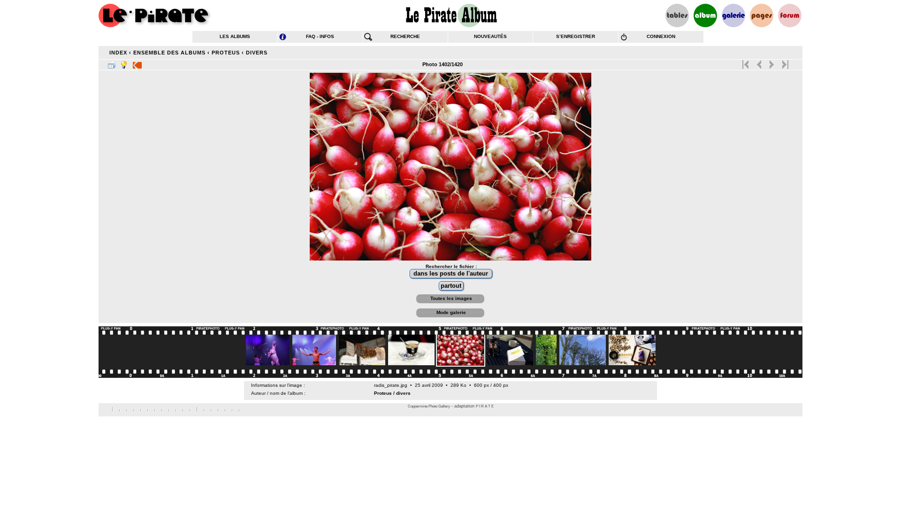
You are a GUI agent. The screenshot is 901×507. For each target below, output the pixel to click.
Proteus (226, 52)
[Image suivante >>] (772, 62)
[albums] (705, 15)
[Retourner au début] (746, 62)
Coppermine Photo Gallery (429, 406)
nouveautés (490, 36)
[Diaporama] (137, 63)
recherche (405, 36)
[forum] (790, 15)
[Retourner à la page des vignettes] (111, 63)
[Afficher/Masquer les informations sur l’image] (124, 63)
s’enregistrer (575, 36)
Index (118, 52)
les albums (235, 36)
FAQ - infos (320, 36)
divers (256, 52)
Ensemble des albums (169, 52)
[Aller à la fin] (784, 62)
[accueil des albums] (450, 15)
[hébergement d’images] (733, 15)
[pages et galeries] (761, 15)
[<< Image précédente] (759, 62)
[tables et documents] (677, 15)
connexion (661, 36)
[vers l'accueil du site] (155, 15)
